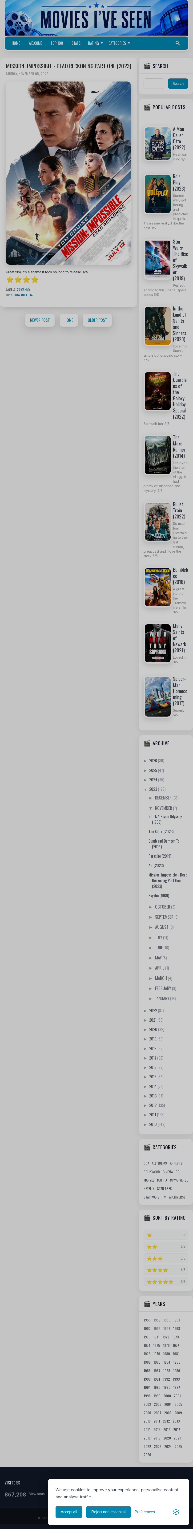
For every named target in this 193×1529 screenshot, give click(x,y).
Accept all (69, 1512)
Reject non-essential (108, 1512)
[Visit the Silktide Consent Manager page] (176, 1512)
